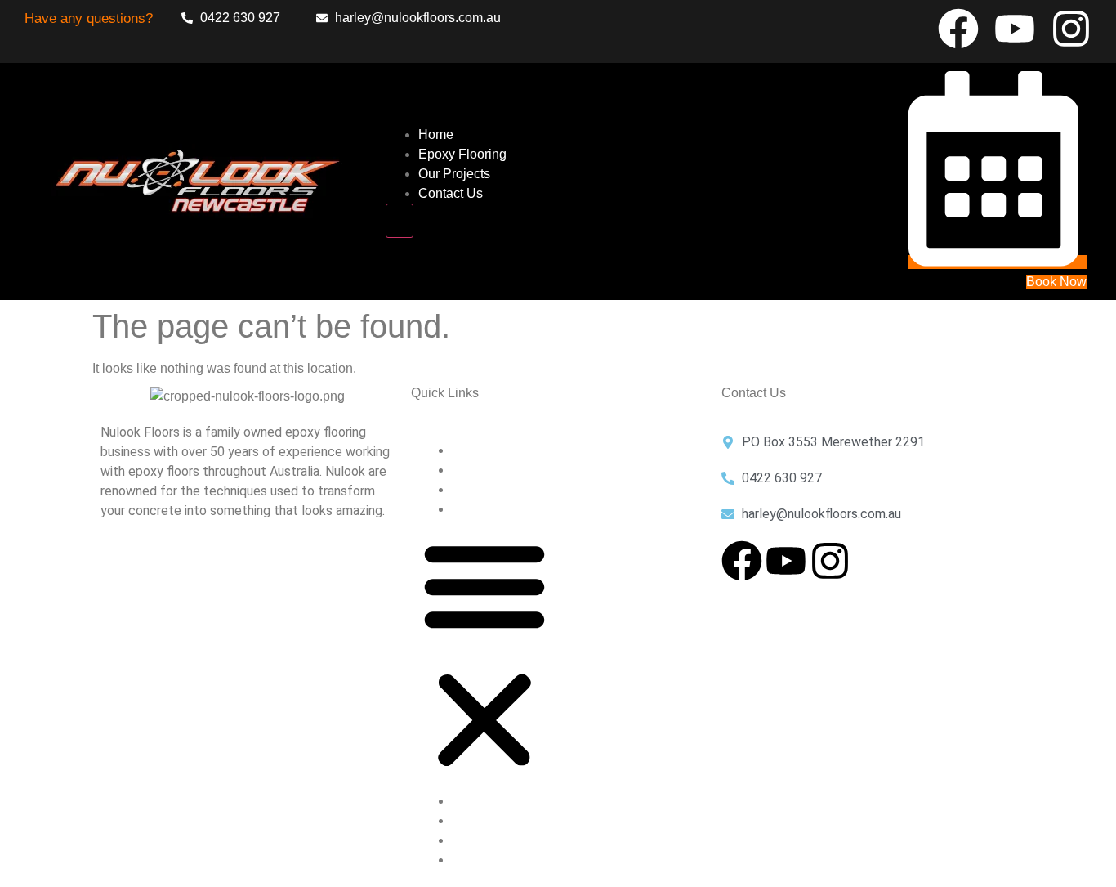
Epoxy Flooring (462, 154)
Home (435, 134)
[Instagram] (1071, 28)
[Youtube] (1014, 28)
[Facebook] (958, 28)
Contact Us (450, 193)
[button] (484, 655)
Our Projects (454, 174)
